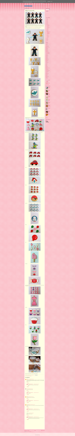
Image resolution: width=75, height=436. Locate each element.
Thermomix (47, 76)
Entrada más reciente (26, 430)
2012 (46, 38)
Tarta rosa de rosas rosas (49, 108)
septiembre (48, 27)
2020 (46, 18)
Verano (46, 77)
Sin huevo (46, 74)
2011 (46, 39)
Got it (51, 1)
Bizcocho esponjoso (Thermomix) (49, 105)
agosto (47, 28)
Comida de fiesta (47, 53)
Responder (28, 386)
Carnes (46, 49)
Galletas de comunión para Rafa (48, 32)
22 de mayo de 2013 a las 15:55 (36, 400)
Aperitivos (47, 45)
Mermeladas (47, 62)
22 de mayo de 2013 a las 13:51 (31, 396)
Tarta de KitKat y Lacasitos (49, 111)
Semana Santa (47, 73)
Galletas (46, 58)
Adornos (46, 43)
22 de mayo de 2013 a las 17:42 (32, 404)
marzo (47, 35)
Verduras (46, 78)
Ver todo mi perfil (47, 84)
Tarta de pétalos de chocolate (48, 33)
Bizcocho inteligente (49, 87)
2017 (46, 20)
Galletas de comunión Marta (49, 96)
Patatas (46, 66)
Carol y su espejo (28, 404)
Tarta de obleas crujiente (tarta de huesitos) (49, 94)
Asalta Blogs (47, 46)
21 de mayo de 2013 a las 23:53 (36, 392)
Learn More (48, 1)
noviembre (48, 25)
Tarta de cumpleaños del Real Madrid (49, 100)
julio (47, 29)
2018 (46, 19)
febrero (47, 36)
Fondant (46, 57)
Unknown (27, 396)
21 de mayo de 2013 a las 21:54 (30, 388)
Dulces (46, 54)
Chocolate (46, 50)
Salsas (46, 72)
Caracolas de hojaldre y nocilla (49, 102)
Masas (46, 61)
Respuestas (28, 391)
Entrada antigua (43, 430)
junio (47, 30)
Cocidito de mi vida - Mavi (30, 392)
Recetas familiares (47, 70)
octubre (47, 26)
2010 (46, 40)
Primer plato (47, 69)
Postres (46, 68)
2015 (46, 22)
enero (47, 37)
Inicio (35, 430)
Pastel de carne (49, 114)
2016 (46, 21)
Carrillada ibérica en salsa (49, 90)
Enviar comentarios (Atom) (29, 431)
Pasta (46, 65)
